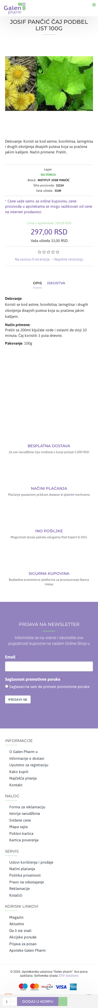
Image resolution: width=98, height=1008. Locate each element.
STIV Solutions (68, 975)
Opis (37, 283)
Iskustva (56, 283)
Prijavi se (17, 699)
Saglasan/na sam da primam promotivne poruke (49, 686)
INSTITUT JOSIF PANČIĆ (53, 180)
